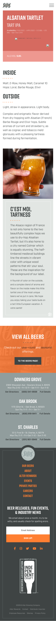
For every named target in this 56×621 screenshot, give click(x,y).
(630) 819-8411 (29, 413)
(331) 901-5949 (29, 439)
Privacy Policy (40, 613)
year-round (28, 347)
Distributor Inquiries (37, 609)
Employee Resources (17, 613)
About (28, 470)
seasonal (46, 347)
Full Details (45, 392)
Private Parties (28, 485)
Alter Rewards (28, 475)
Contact (28, 495)
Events (28, 480)
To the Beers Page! (28, 361)
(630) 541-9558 (29, 392)
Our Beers (28, 465)
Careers (28, 490)
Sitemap (30, 613)
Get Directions (12, 392)
